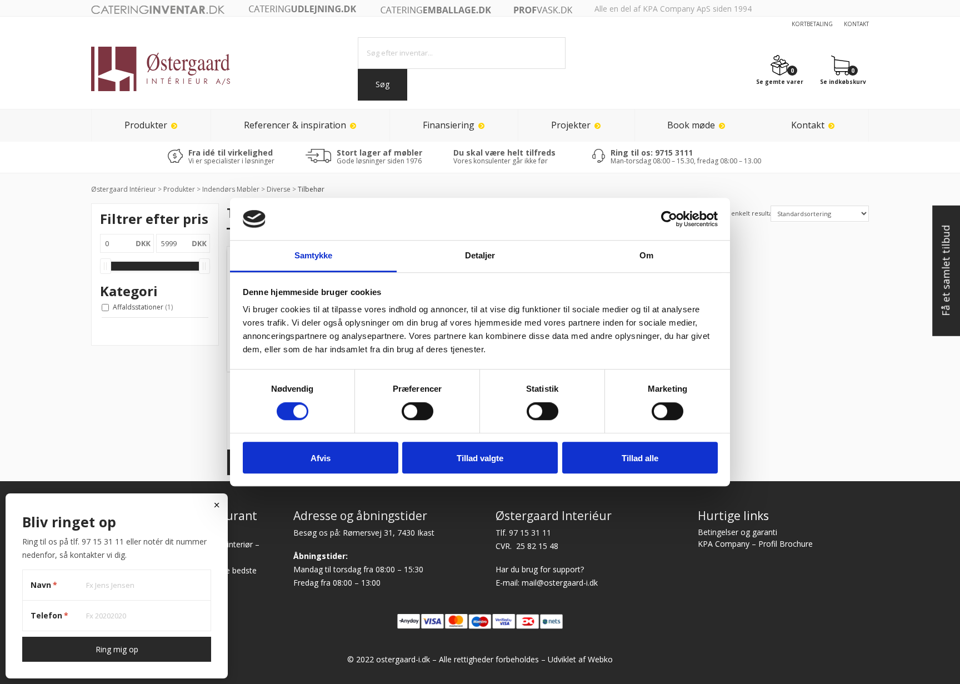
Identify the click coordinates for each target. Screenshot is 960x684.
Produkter (145, 125)
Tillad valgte (480, 458)
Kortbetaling (812, 24)
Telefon (49, 615)
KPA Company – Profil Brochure (755, 543)
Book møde (691, 125)
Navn (44, 585)
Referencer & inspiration (295, 125)
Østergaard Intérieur (123, 189)
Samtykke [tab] (313, 256)
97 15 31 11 (530, 532)
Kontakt (856, 24)
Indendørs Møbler (230, 189)
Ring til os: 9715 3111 (652, 152)
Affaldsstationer (143, 307)
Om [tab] (646, 256)
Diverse (279, 189)
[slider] (105, 266)
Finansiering (448, 125)
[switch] (417, 411)
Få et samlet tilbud (945, 270)
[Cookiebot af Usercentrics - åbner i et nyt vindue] (669, 219)
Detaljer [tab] (480, 256)
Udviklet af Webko (580, 659)
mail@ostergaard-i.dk (560, 582)
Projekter (571, 125)
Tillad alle (640, 458)
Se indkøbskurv (843, 81)
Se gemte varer (779, 81)
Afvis (321, 458)
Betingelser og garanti (737, 532)
